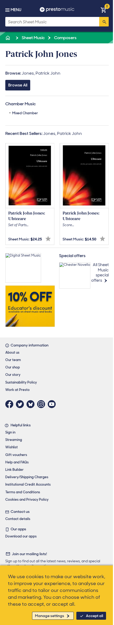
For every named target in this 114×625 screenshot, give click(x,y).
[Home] (8, 37)
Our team (13, 360)
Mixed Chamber (25, 113)
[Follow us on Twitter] (21, 404)
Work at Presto (17, 389)
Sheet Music (33, 37)
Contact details (17, 519)
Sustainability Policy (21, 382)
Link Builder (14, 469)
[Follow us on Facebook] (10, 404)
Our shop (12, 367)
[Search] (104, 21)
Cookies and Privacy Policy (27, 499)
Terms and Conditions (22, 492)
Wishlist (11, 447)
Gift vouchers (16, 455)
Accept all (94, 615)
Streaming (13, 439)
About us (12, 352)
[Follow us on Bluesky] (32, 404)
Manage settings (49, 615)
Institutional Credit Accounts (28, 484)
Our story (12, 374)
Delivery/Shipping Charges (26, 477)
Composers (65, 37)
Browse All (17, 85)
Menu (16, 9)
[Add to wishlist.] (48, 238)
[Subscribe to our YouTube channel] (53, 404)
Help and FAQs (17, 462)
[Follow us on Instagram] (42, 404)
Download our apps (21, 536)
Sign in (10, 432)
